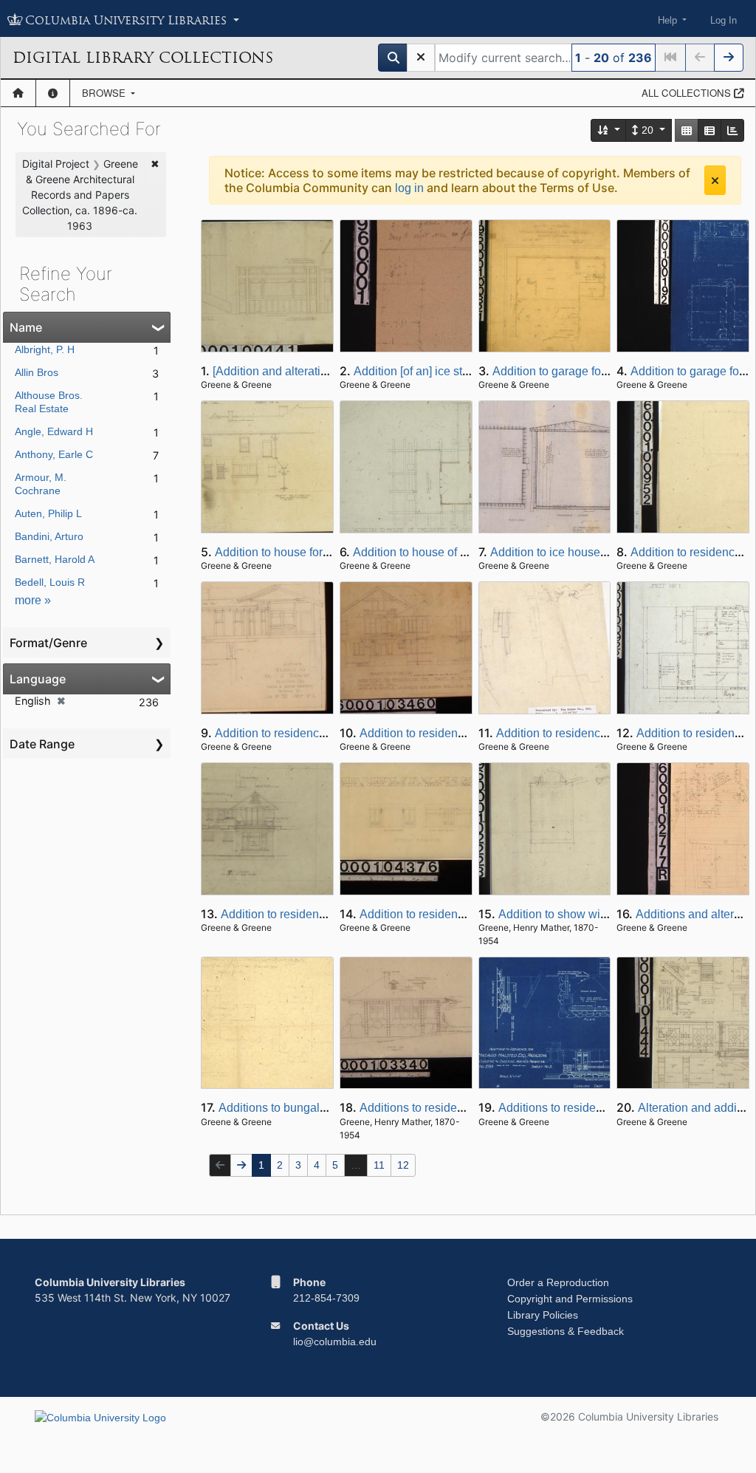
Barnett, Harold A (54, 559)
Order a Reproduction (558, 1282)
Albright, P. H (45, 349)
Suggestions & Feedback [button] (565, 1331)
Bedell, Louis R (50, 582)
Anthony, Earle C (54, 454)
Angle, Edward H (54, 431)
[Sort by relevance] (609, 130)
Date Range (42, 743)
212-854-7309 (326, 1298)
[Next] (728, 58)
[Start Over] (421, 58)
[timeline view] (732, 130)
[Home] (18, 93)
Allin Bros (36, 372)
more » (33, 600)
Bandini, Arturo (49, 536)
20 (647, 130)
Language (38, 678)
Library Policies (542, 1315)
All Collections (688, 93)
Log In (723, 20)
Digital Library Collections (143, 57)
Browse (105, 93)
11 (379, 1165)
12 (403, 1165)
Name (26, 327)
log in (409, 188)
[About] (52, 93)
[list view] (709, 130)
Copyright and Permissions (570, 1299)
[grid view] (686, 130)
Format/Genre (48, 642)
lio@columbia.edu (335, 1341)
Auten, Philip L (48, 513)
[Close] (715, 180)
